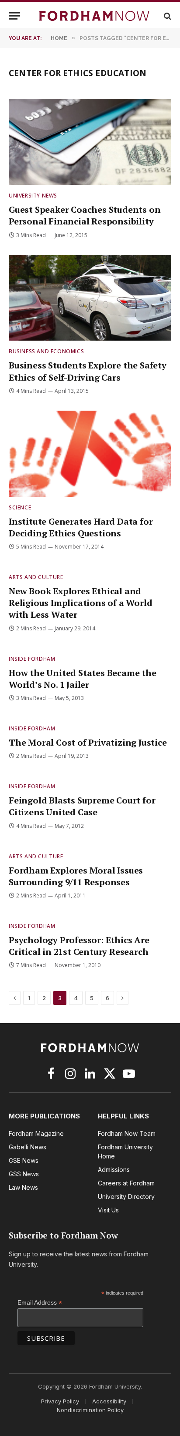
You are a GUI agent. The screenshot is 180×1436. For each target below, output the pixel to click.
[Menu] (14, 16)
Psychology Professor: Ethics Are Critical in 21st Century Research (79, 945)
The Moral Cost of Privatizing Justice (88, 742)
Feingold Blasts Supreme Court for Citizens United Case (82, 806)
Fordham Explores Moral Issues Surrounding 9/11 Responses (76, 876)
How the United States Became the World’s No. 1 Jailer (82, 678)
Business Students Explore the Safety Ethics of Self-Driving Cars (87, 371)
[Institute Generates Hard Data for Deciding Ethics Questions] (90, 454)
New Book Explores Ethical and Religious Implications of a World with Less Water (80, 602)
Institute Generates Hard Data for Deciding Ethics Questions (80, 527)
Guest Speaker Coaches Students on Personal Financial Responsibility (84, 215)
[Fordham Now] (94, 16)
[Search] (166, 16)
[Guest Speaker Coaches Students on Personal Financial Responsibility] (90, 142)
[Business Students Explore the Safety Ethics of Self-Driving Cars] (90, 298)
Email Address (39, 1303)
